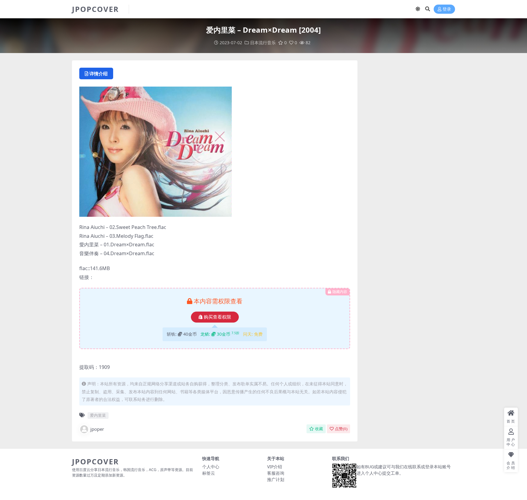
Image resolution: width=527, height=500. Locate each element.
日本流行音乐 (263, 42)
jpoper (97, 429)
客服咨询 (275, 473)
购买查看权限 (217, 317)
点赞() (341, 429)
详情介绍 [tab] (98, 73)
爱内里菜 (98, 415)
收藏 (319, 429)
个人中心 (210, 467)
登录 (447, 9)
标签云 (208, 473)
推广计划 (275, 479)
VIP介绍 (274, 467)
